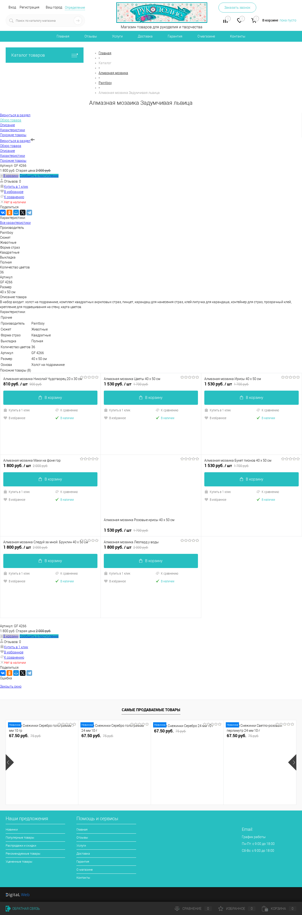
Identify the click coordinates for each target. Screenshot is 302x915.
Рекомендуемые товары (23, 853)
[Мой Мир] (16, 212)
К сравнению (14, 197)
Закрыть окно (10, 686)
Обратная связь (26, 909)
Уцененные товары (19, 861)
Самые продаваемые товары (151, 709)
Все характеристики (15, 223)
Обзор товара (10, 146)
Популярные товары (20, 837)
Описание (7, 151)
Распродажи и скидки (21, 845)
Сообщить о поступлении (39, 176)
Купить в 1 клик (16, 186)
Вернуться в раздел (15, 141)
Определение (75, 7)
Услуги (117, 36)
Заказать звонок (237, 7)
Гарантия (175, 36)
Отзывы (90, 36)
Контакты (237, 36)
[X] (22, 212)
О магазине (206, 36)
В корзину (53, 397)
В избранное (13, 192)
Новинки (12, 829)
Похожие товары (13, 161)
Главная (63, 36)
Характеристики (12, 156)
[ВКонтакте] (3, 212)
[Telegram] (29, 212)
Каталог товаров (28, 55)
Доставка (145, 36)
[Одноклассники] (9, 212)
